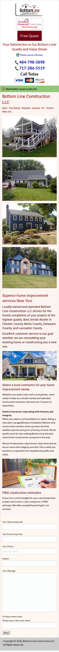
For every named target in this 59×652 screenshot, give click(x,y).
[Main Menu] (3, 89)
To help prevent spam (16, 618)
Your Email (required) (12, 534)
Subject (5, 558)
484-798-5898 (32, 62)
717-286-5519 (32, 68)
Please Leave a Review (31, 54)
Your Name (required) (12, 522)
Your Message (8, 570)
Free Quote (29, 35)
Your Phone (7, 546)
